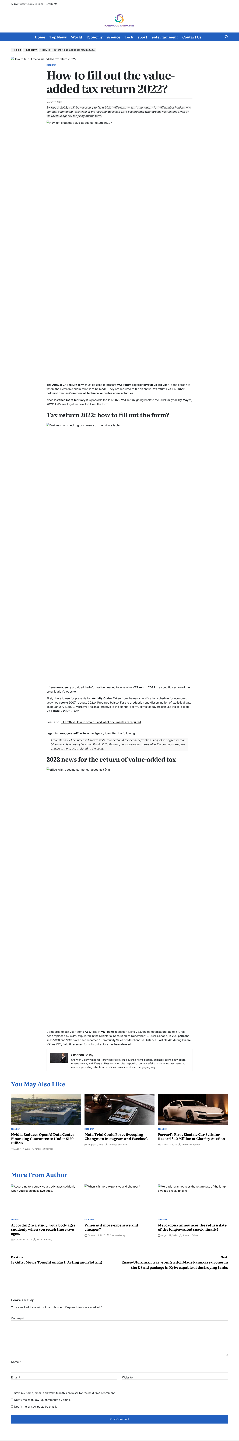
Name (16, 1362)
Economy (94, 36)
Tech (129, 36)
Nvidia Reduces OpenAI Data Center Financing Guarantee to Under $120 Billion (42, 1138)
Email (15, 1377)
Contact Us (191, 36)
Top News (58, 36)
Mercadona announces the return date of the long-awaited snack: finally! (192, 1227)
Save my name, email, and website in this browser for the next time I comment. (64, 1393)
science (113, 36)
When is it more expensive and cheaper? (111, 1227)
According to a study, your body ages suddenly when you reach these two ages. (43, 1229)
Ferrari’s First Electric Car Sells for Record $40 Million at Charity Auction (191, 1136)
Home (40, 36)
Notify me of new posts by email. (35, 1406)
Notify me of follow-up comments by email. (42, 1400)
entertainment (165, 36)
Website (127, 1377)
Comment (18, 1318)
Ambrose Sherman (44, 1148)
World (76, 36)
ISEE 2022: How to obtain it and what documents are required (101, 722)
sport (142, 36)
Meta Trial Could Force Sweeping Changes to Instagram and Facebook (117, 1136)
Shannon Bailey (44, 1239)
